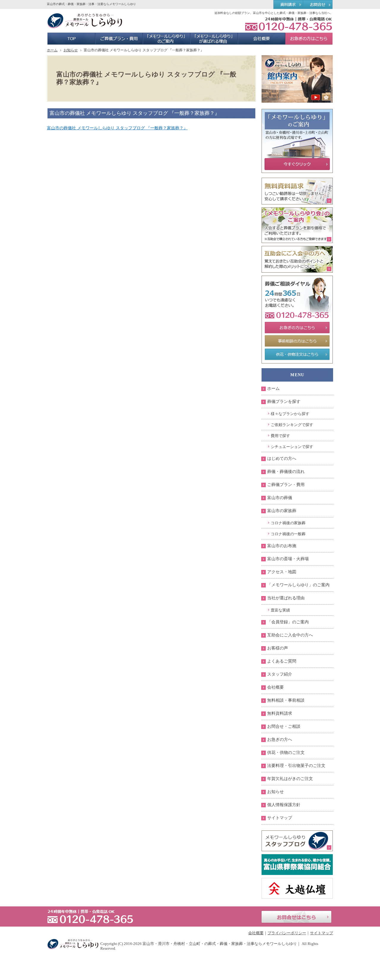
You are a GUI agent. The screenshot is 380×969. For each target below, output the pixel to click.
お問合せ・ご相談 (283, 726)
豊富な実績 (280, 610)
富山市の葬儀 (279, 497)
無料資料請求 (279, 713)
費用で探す (280, 435)
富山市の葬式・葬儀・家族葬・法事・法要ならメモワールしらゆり (91, 4)
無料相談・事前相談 (286, 700)
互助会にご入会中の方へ (290, 635)
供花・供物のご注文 (286, 752)
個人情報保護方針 (283, 805)
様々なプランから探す (290, 414)
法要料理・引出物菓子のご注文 (296, 765)
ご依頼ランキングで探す (292, 424)
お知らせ (275, 792)
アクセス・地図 (281, 572)
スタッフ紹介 (279, 674)
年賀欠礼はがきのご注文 (290, 778)
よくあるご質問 (281, 661)
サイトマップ (279, 818)
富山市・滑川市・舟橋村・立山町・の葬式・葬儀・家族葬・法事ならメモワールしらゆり (219, 943)
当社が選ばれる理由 (286, 598)
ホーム (273, 388)
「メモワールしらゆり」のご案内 (298, 585)
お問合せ (318, 4)
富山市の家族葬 (281, 511)
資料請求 (288, 4)
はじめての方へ (281, 458)
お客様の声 (277, 648)
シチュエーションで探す (292, 446)
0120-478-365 (288, 24)
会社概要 (275, 687)
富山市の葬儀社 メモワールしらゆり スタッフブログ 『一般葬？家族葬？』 (117, 128)
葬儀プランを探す (283, 401)
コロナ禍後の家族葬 (288, 523)
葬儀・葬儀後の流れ (286, 471)
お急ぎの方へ (279, 739)
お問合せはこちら (296, 917)
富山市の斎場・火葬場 (288, 559)
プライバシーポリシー (286, 933)
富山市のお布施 (281, 546)
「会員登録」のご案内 (288, 622)
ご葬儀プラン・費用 (286, 484)
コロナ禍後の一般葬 (288, 534)
